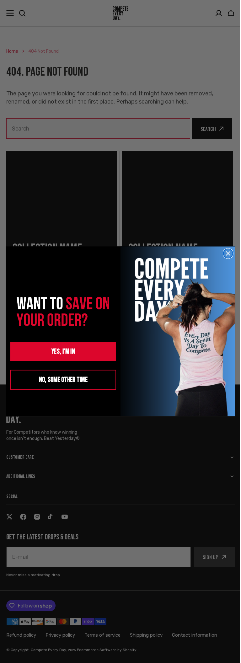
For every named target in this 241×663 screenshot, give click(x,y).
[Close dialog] (225, 253)
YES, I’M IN (60, 351)
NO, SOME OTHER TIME (60, 380)
